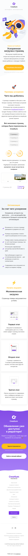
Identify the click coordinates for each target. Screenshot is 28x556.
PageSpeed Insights (17, 109)
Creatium (18, 554)
